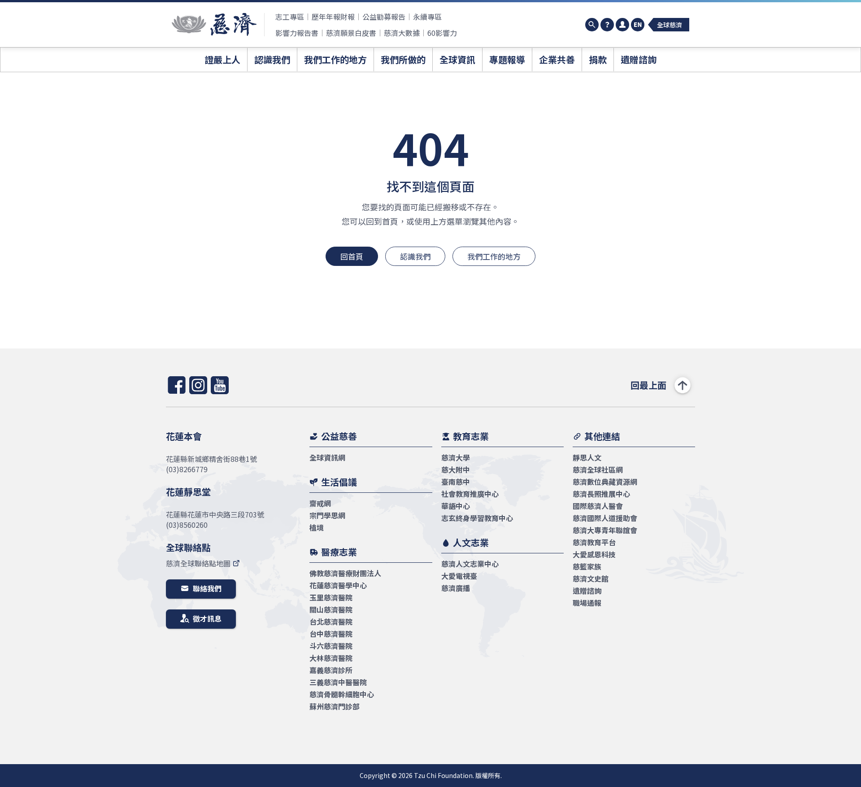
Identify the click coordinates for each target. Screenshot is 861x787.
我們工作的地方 (494, 256)
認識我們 (415, 256)
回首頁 (351, 256)
